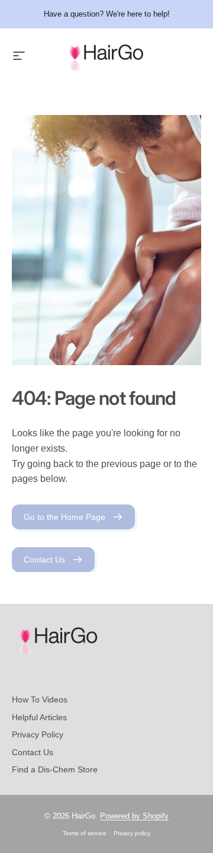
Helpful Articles (39, 717)
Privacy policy (132, 833)
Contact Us (32, 752)
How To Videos (39, 699)
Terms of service (84, 833)
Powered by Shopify (134, 816)
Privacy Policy (37, 734)
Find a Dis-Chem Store (55, 769)
